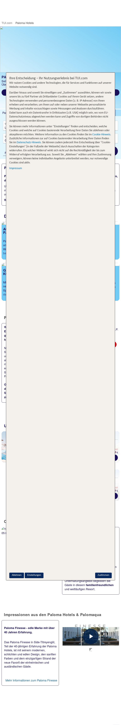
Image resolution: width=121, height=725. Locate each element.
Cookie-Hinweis (101, 134)
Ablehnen (16, 575)
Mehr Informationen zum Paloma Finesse (31, 680)
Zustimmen (103, 575)
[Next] (116, 448)
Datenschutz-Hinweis (29, 142)
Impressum (15, 168)
